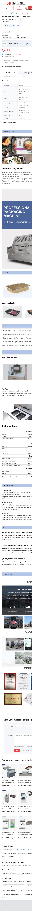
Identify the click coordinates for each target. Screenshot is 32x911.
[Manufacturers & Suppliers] (16, 3)
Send (17, 750)
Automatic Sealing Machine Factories (13, 882)
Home (3, 13)
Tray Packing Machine (9, 890)
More (3, 898)
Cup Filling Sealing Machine (10, 873)
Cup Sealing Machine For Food (11, 894)
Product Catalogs (27, 849)
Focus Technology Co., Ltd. (22, 904)
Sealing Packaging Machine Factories (13, 886)
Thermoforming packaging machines (12, 853)
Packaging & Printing (12, 13)
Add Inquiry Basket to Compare (12, 67)
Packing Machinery (23, 13)
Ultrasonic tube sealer (8, 856)
